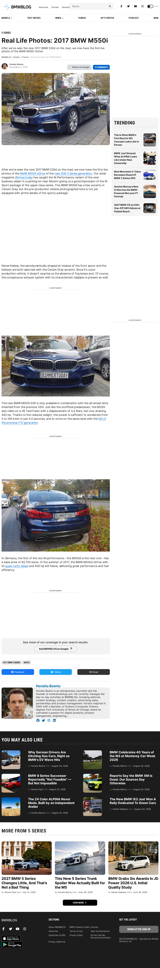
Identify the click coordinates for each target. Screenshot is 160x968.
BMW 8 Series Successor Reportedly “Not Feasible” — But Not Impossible (49, 779)
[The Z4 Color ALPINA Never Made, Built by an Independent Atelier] (11, 798)
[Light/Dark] (150, 6)
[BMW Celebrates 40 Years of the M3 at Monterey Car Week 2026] (92, 752)
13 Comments (101, 67)
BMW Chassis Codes (80, 927)
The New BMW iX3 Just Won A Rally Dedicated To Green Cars (133, 801)
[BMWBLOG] (21, 920)
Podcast (134, 18)
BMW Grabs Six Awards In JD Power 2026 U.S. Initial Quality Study (133, 883)
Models (6, 18)
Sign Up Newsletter (100, 931)
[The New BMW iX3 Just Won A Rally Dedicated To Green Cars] (92, 798)
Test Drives (34, 18)
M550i (26, 662)
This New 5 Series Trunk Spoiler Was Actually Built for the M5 (80, 883)
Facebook (19, 672)
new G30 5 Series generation (73, 173)
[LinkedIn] (54, 720)
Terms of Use (76, 931)
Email (95, 672)
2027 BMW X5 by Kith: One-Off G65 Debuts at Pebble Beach (127, 208)
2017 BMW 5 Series (11, 662)
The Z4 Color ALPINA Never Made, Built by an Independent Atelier (51, 803)
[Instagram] (142, 6)
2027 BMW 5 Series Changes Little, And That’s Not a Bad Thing (24, 883)
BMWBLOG (6, 57)
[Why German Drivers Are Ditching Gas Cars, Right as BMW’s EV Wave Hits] (11, 752)
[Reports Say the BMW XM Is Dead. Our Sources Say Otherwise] (92, 775)
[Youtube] (135, 6)
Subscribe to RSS (57, 935)
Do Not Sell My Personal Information (101, 936)
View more (78, 902)
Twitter (57, 672)
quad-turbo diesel (16, 566)
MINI (156, 18)
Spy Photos (107, 18)
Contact (55, 7)
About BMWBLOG (57, 927)
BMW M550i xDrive (32, 173)
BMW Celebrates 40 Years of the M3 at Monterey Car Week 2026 (132, 756)
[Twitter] (128, 6)
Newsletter (67, 7)
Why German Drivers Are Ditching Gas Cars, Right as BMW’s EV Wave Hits (49, 756)
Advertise (43, 7)
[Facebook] (121, 6)
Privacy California (57, 941)
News (58, 18)
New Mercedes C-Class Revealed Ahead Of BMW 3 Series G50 (127, 175)
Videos (82, 18)
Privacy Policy (76, 935)
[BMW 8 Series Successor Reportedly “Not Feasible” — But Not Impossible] (11, 775)
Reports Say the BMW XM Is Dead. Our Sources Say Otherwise (131, 779)
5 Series (6, 32)
